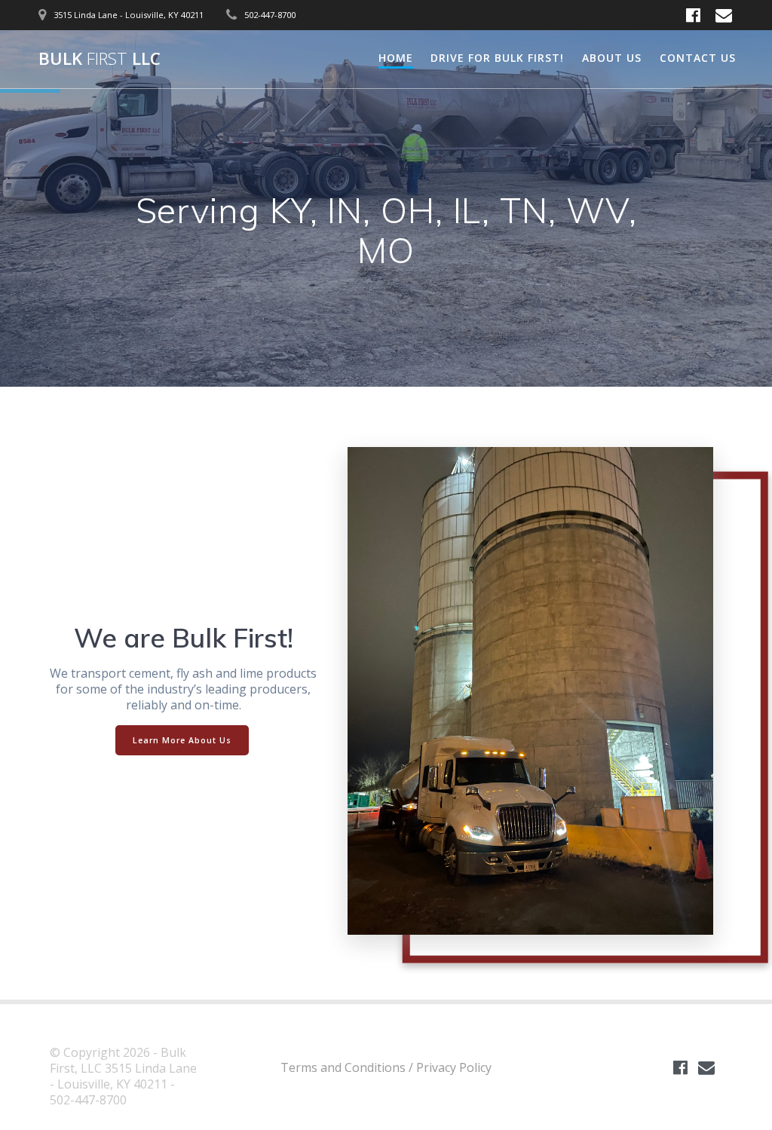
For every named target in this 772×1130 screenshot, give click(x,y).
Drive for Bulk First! (497, 58)
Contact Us (698, 58)
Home (395, 58)
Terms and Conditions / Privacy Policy (386, 1067)
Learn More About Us (182, 740)
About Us (612, 58)
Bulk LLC (99, 59)
